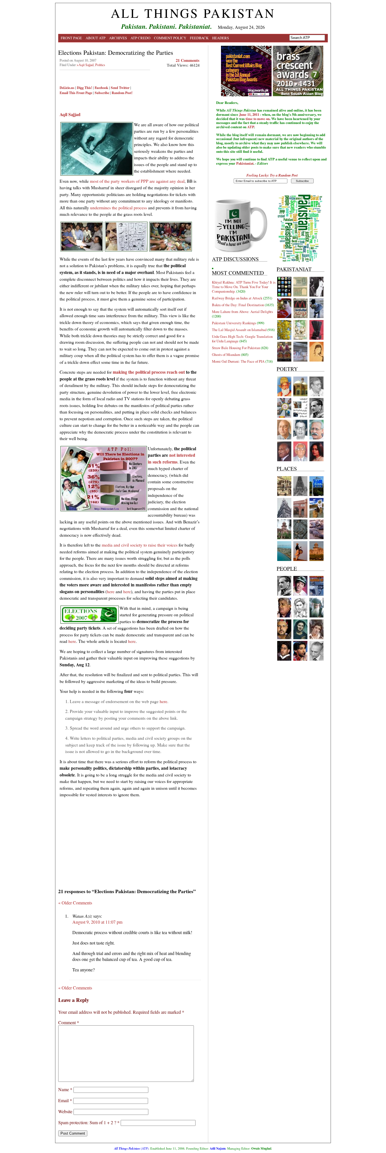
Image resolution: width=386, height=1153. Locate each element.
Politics (100, 64)
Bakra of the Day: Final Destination (238, 304)
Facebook (101, 87)
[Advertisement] (129, 840)
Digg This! (84, 87)
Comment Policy (170, 37)
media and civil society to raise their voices (139, 545)
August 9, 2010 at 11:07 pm (97, 922)
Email (65, 1100)
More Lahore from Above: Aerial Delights (242, 311)
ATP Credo (140, 37)
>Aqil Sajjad (85, 64)
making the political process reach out (149, 372)
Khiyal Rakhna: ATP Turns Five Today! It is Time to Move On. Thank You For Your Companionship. (244, 287)
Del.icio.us (67, 87)
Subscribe (102, 92)
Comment (68, 1022)
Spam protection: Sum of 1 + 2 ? (87, 1122)
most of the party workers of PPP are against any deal (137, 181)
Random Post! (122, 92)
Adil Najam (217, 1148)
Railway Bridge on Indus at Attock (237, 298)
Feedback (199, 37)
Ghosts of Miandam (226, 354)
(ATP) (131, 1148)
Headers (220, 37)
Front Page (71, 37)
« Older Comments (75, 903)
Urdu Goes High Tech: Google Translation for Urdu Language (242, 338)
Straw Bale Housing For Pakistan (236, 347)
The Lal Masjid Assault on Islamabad (239, 329)
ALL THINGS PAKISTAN (193, 13)
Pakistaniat (244, 163)
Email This (67, 92)
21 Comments (187, 60)
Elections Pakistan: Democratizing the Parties (115, 52)
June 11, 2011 (249, 114)
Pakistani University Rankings (234, 322)
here (110, 591)
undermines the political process (118, 207)
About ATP (95, 37)
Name (65, 1089)
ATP (250, 126)
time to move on (258, 118)
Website (65, 1111)
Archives (118, 37)
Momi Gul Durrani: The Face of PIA (238, 361)
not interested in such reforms (171, 458)
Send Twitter (120, 87)
